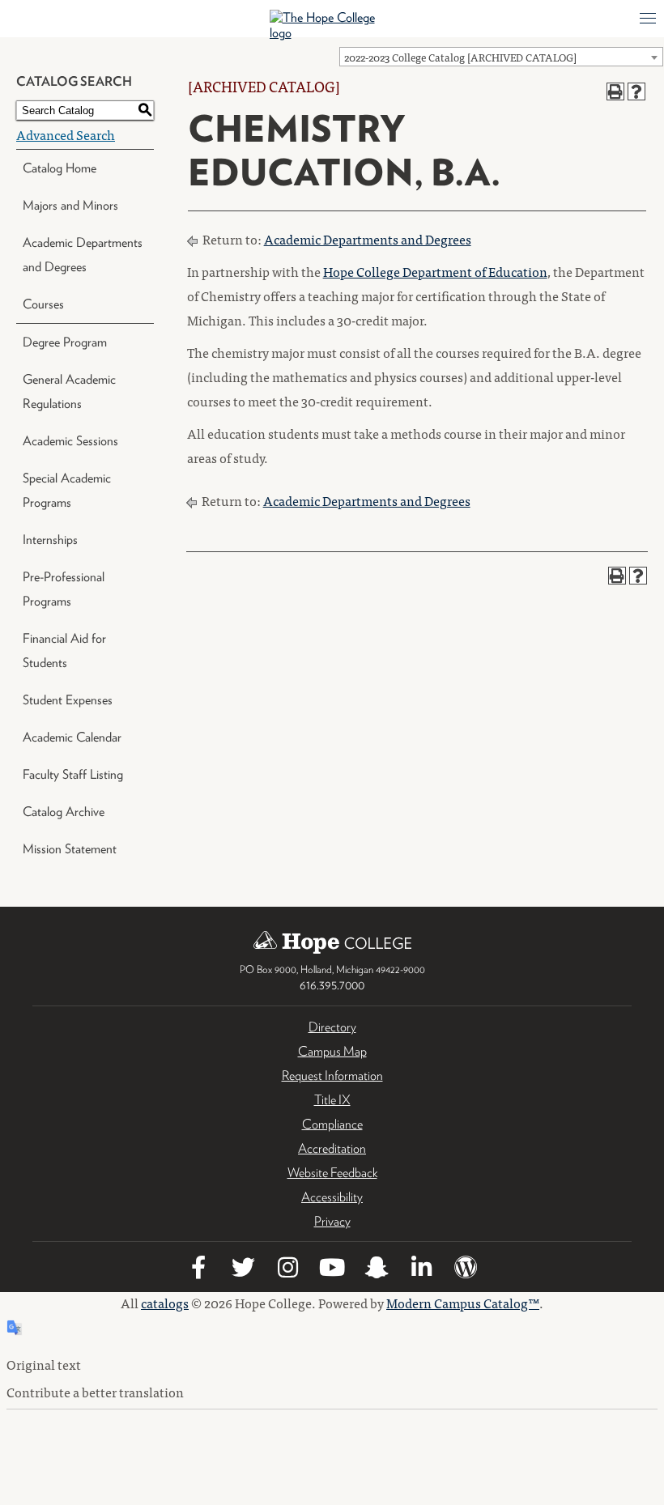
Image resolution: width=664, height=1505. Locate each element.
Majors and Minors (70, 205)
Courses (43, 304)
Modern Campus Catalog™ (462, 1302)
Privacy (332, 1221)
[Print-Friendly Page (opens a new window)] (615, 91)
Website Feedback (332, 1172)
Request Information (332, 1075)
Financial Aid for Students (64, 650)
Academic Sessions (70, 441)
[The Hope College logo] (332, 25)
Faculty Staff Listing (73, 774)
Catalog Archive (63, 811)
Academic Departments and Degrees (83, 254)
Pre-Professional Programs (63, 589)
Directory (332, 1027)
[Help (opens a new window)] (636, 91)
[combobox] (501, 56)
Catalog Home (59, 168)
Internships (50, 539)
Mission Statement (70, 849)
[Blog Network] (465, 1270)
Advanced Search (65, 134)
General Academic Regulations (69, 391)
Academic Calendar (72, 737)
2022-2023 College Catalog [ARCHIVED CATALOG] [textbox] (460, 57)
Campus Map (332, 1051)
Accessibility (332, 1197)
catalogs (165, 1302)
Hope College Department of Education (435, 271)
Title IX (332, 1099)
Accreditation (332, 1148)
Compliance (332, 1124)
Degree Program (65, 342)
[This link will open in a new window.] (198, 1270)
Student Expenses (68, 700)
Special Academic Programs (67, 490)
